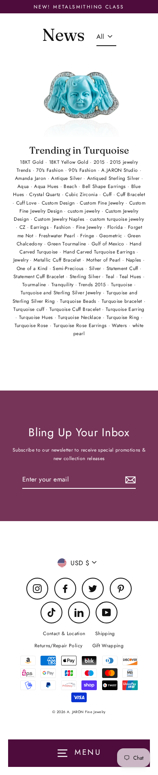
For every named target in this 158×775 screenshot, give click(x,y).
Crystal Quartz (45, 194)
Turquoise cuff (29, 309)
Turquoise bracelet (123, 301)
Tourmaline (35, 284)
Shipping (105, 633)
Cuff (108, 194)
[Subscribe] (129, 480)
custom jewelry (85, 210)
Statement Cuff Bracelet (39, 276)
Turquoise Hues (37, 317)
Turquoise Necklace (80, 317)
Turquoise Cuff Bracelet (75, 309)
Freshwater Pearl (58, 235)
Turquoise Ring (124, 317)
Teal (111, 276)
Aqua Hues (47, 186)
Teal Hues (131, 276)
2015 (100, 161)
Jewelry (21, 259)
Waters (120, 325)
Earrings (40, 227)
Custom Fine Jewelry (103, 202)
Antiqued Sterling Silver (114, 178)
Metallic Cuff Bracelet (58, 259)
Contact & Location (64, 633)
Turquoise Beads (79, 301)
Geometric (111, 235)
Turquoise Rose (32, 325)
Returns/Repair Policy (58, 645)
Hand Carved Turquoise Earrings (100, 251)
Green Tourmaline (67, 243)
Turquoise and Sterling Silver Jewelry (62, 292)
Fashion (63, 227)
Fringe (88, 235)
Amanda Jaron (31, 178)
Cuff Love (27, 202)
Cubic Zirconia (82, 194)
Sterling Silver (86, 276)
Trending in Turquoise (79, 150)
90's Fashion (83, 170)
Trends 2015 (93, 284)
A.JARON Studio (120, 170)
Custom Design (59, 202)
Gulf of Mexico (109, 243)
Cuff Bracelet (131, 194)
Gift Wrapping (108, 645)
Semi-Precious (69, 268)
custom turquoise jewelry (117, 218)
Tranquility (63, 284)
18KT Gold (32, 161)
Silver (96, 268)
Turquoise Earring (125, 309)
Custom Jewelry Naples (60, 218)
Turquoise (122, 284)
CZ (23, 227)
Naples (134, 259)
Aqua (24, 186)
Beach (71, 186)
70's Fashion (50, 170)
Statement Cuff (123, 268)
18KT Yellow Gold (69, 161)
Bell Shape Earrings (105, 186)
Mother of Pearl (104, 259)
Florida (116, 227)
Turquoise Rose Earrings (81, 325)
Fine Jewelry (90, 227)
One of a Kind (33, 268)
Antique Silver (67, 178)
